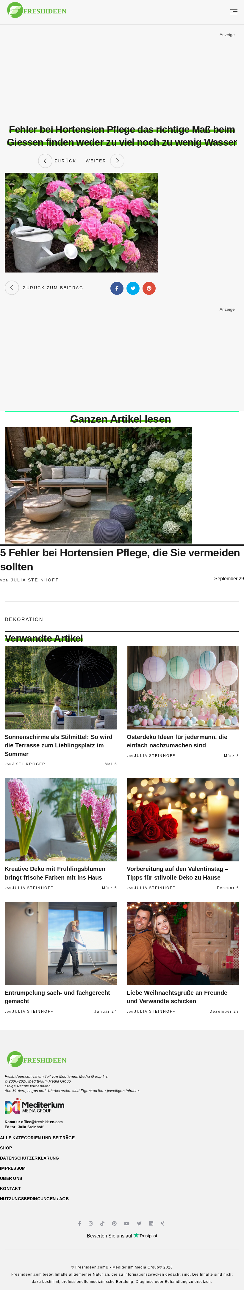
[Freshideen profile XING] (163, 1223)
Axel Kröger (29, 764)
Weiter (98, 160)
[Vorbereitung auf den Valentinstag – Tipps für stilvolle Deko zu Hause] (183, 819)
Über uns (11, 1178)
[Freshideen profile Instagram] (91, 1223)
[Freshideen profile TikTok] (103, 1223)
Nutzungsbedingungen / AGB (34, 1198)
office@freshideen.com (42, 1122)
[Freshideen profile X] (140, 1223)
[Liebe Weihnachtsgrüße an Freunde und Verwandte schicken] (183, 943)
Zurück (64, 160)
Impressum (13, 1168)
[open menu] (234, 12)
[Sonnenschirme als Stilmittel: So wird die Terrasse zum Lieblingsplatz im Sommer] (61, 687)
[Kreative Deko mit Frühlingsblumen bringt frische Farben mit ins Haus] (61, 819)
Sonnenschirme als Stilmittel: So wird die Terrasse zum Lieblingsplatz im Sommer (58, 745)
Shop (6, 1148)
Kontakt (10, 1188)
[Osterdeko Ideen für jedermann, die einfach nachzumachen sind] (183, 687)
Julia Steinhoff (35, 580)
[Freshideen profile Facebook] (80, 1223)
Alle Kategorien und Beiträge (37, 1137)
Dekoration (24, 619)
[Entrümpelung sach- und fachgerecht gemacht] (61, 943)
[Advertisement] (122, 74)
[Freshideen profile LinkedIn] (152, 1223)
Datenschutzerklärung (29, 1158)
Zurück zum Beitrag (51, 287)
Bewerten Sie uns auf (110, 1235)
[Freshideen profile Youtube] (127, 1223)
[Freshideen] (37, 13)
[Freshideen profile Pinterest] (115, 1223)
